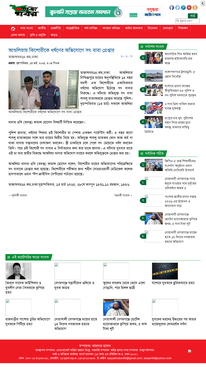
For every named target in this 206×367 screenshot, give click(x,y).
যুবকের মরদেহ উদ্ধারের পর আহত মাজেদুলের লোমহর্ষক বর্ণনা (174, 321)
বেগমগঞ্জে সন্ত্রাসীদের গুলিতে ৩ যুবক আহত (74, 285)
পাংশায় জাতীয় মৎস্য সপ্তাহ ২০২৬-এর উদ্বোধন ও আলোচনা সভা (180, 201)
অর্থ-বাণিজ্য (91, 28)
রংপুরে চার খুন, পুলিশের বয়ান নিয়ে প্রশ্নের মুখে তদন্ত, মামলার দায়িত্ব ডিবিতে (169, 125)
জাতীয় (42, 28)
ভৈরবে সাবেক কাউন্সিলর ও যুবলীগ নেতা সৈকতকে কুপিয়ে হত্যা (24, 287)
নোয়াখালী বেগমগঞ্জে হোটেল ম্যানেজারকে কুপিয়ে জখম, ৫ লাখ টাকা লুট (181, 219)
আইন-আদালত (134, 28)
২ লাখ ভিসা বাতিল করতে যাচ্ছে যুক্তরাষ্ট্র (180, 106)
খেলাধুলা (168, 28)
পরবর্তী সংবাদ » (123, 195)
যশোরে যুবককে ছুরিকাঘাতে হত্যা (173, 282)
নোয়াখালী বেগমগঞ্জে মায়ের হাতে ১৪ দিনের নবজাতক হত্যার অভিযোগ (181, 237)
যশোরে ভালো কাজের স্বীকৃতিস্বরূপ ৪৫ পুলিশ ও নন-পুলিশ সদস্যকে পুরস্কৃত (180, 90)
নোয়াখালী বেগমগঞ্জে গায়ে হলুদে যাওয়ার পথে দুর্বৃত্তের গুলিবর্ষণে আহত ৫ (180, 183)
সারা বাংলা (26, 28)
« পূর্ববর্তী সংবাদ (18, 195)
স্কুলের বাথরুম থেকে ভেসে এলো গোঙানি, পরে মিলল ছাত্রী (124, 285)
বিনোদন (153, 28)
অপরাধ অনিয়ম (111, 28)
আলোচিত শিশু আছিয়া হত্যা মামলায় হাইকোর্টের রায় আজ (181, 58)
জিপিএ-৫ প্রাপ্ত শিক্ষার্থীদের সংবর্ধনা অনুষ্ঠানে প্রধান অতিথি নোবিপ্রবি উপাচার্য (180, 165)
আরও (54, 35)
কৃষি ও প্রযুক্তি (38, 35)
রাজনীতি (56, 28)
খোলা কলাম (18, 35)
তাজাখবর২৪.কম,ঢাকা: (23, 56)
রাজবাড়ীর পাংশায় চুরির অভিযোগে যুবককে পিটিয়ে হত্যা (27, 321)
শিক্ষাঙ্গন (183, 28)
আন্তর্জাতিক (72, 28)
